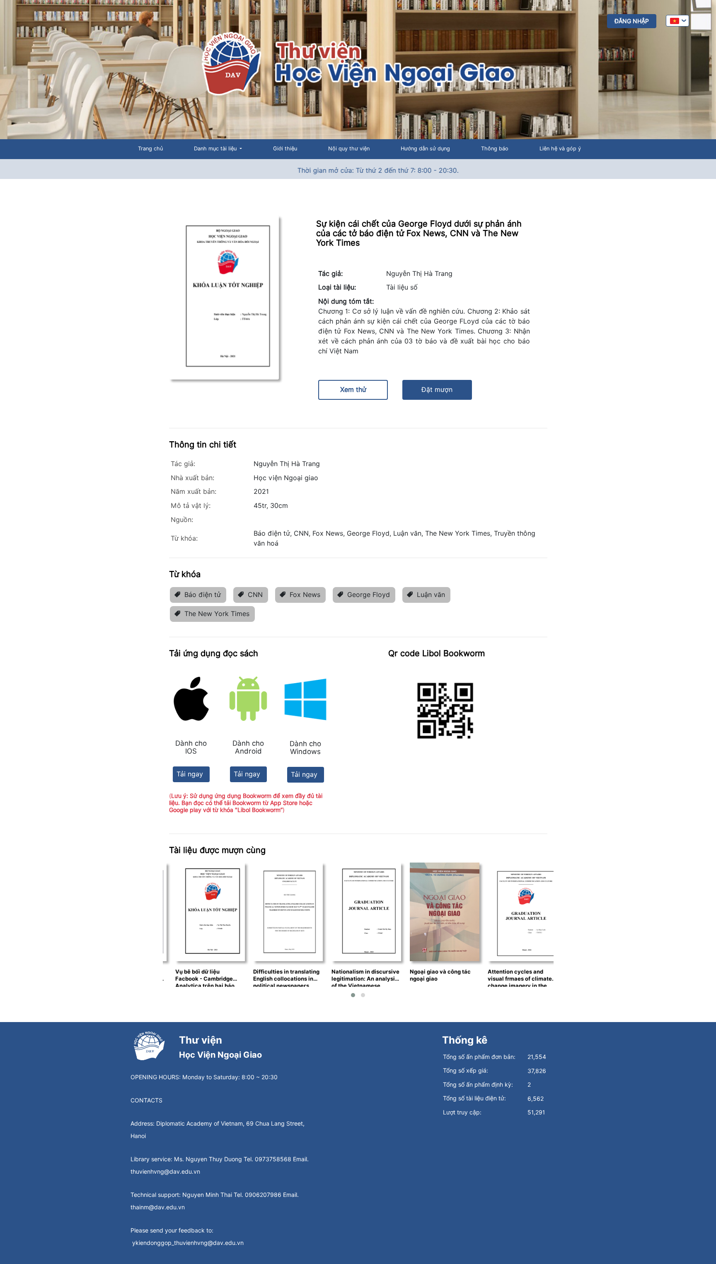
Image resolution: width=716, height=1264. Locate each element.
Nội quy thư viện (349, 148)
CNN (255, 595)
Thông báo (494, 148)
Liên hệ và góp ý (560, 148)
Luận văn (431, 595)
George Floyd (368, 595)
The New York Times (216, 614)
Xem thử (353, 390)
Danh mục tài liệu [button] (216, 148)
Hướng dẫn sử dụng (425, 148)
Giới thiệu (285, 148)
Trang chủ (150, 148)
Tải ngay (190, 774)
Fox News (305, 595)
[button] (353, 995)
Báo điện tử (202, 595)
